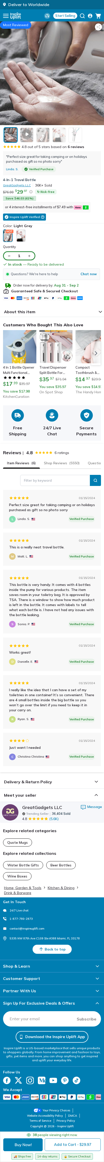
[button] (51, 274)
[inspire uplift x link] (18, 1080)
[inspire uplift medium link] (41, 1080)
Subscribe (86, 1019)
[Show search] (82, 15)
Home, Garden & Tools (22, 888)
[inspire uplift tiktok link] (76, 1080)
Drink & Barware (17, 893)
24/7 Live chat (19, 910)
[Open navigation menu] (6, 16)
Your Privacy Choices (56, 1110)
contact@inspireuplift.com (27, 928)
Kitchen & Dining (61, 888)
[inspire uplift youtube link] (53, 1080)
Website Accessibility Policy (45, 1115)
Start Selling (65, 16)
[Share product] (98, 26)
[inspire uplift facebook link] (7, 1080)
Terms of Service (40, 1120)
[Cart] (98, 16)
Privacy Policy (66, 1120)
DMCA (72, 1115)
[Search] (95, 480)
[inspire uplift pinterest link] (65, 1080)
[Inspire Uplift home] (16, 15)
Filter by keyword (38, 480)
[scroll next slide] (96, 353)
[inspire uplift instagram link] (30, 1080)
